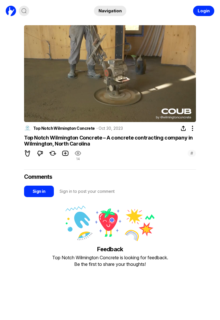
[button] (27, 153)
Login (204, 10)
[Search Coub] (24, 11)
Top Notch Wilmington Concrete (64, 128)
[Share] (183, 128)
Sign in (39, 191)
